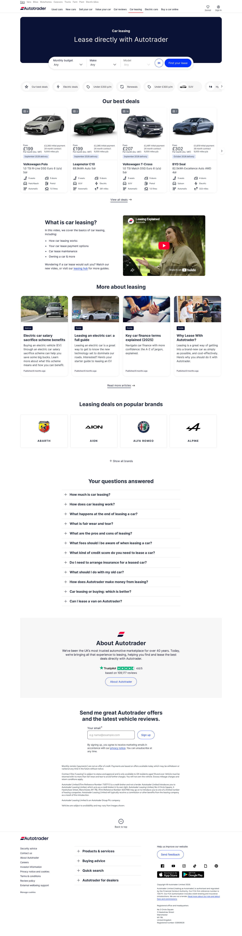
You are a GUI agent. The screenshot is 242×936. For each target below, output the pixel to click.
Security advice (28, 848)
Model (127, 60)
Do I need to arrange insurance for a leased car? (108, 562)
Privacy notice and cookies (34, 871)
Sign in (218, 10)
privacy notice (117, 748)
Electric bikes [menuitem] (92, 2)
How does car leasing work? (92, 504)
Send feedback (170, 854)
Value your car (103, 9)
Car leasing (136, 9)
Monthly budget (63, 60)
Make (93, 60)
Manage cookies (28, 892)
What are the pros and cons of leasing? (101, 533)
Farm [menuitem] (75, 2)
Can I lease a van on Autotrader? (96, 601)
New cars (71, 9)
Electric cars (151, 9)
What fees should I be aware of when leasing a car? (111, 543)
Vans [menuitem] (29, 2)
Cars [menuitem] (22, 2)
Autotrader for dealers (100, 880)
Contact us (26, 853)
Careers (24, 862)
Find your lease (178, 63)
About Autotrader (121, 681)
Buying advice (93, 861)
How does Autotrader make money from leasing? (109, 582)
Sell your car (85, 9)
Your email (94, 728)
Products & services (98, 851)
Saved (208, 10)
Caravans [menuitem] (58, 2)
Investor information (31, 866)
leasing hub (81, 268)
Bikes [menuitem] (35, 2)
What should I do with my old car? (97, 572)
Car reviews (120, 9)
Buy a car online (169, 9)
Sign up (146, 735)
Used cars (57, 9)
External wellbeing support (34, 885)
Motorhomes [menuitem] (46, 2)
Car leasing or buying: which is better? (100, 592)
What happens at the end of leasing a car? (103, 514)
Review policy (27, 880)
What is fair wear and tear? (91, 524)
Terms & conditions (30, 876)
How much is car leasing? (90, 495)
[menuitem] (57, 9)
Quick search (93, 871)
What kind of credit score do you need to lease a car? (112, 553)
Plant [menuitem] (81, 2)
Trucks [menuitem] (68, 2)
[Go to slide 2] (221, 86)
